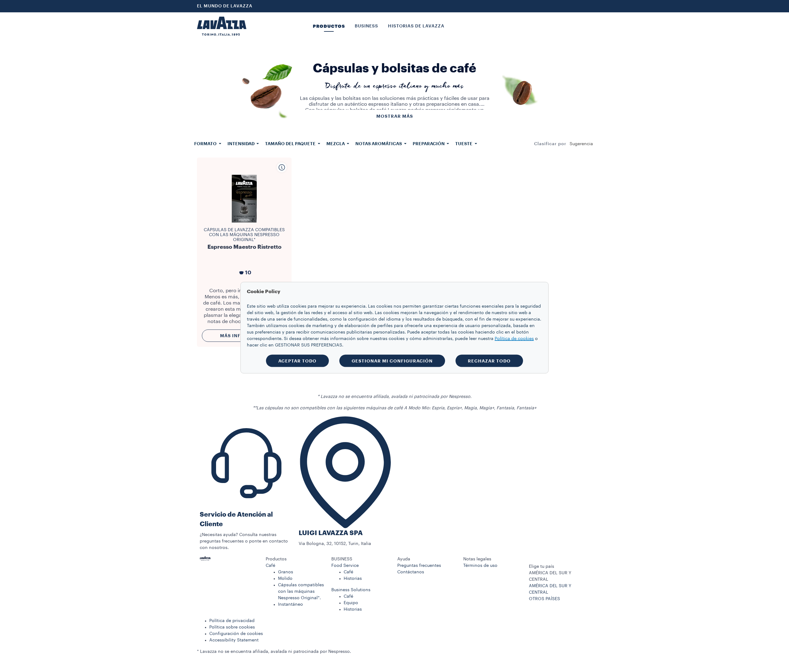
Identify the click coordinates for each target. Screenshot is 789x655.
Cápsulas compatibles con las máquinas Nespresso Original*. (301, 591)
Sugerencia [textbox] (581, 144)
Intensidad (241, 143)
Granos (285, 572)
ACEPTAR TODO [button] (297, 360)
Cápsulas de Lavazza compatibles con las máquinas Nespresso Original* (244, 235)
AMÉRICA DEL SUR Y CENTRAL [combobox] (550, 576)
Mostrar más (394, 116)
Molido (285, 578)
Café (270, 565)
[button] (296, 559)
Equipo (351, 603)
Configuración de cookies (236, 634)
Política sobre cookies (232, 627)
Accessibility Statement (234, 640)
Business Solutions (350, 590)
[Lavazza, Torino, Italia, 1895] (221, 26)
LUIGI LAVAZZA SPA (331, 533)
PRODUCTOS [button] (329, 26)
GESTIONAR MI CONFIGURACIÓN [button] (392, 360)
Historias (353, 578)
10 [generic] (248, 272)
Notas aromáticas (379, 143)
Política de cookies (514, 338)
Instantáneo (290, 604)
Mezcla (336, 143)
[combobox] (581, 144)
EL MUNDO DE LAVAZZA (224, 6)
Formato (206, 143)
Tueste (464, 143)
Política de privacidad (232, 621)
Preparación (429, 143)
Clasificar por (550, 144)
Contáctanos (410, 572)
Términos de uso (480, 565)
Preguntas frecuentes (419, 565)
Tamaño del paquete (291, 143)
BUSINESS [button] (366, 26)
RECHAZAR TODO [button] (489, 360)
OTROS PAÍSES (544, 599)
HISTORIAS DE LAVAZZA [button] (416, 26)
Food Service (345, 565)
